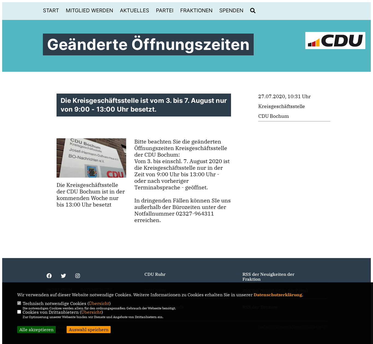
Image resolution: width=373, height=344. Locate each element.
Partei (164, 10)
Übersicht (99, 303)
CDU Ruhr (154, 274)
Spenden (231, 10)
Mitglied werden (89, 10)
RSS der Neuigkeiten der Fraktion (268, 276)
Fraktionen (196, 10)
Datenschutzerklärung (278, 294)
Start (51, 10)
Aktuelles (134, 10)
